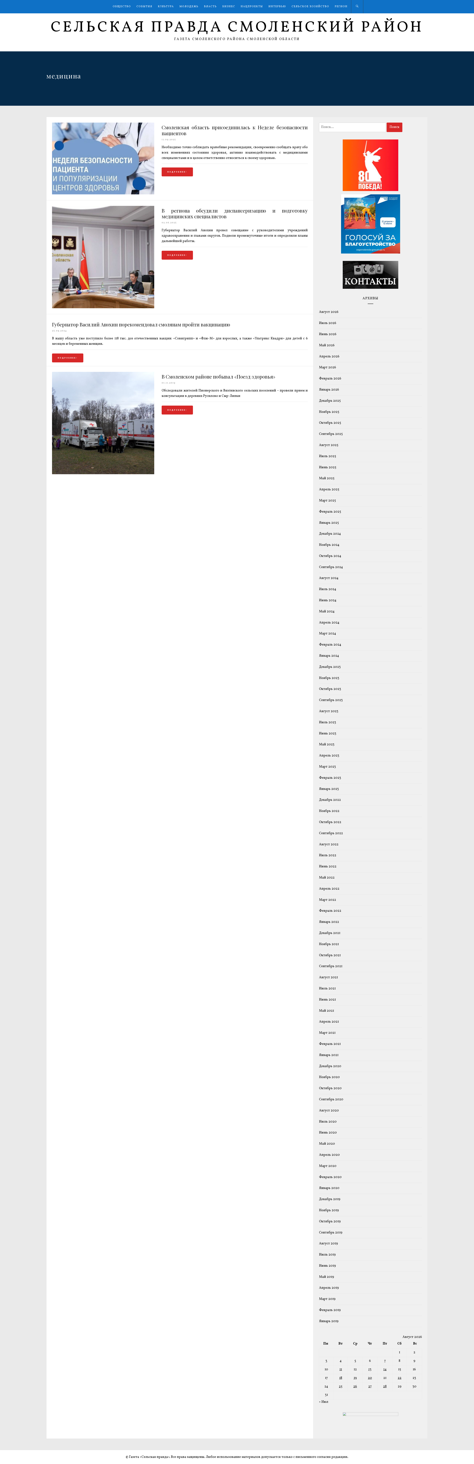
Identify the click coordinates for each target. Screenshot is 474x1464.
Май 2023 (326, 744)
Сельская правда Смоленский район (237, 27)
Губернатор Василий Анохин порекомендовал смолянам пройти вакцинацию (141, 324)
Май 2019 (326, 1277)
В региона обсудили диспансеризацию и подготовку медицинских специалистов (235, 213)
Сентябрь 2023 (331, 700)
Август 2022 (328, 844)
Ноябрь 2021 (329, 944)
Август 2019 (328, 1243)
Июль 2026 (327, 323)
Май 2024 (327, 611)
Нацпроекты (252, 6)
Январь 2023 (329, 789)
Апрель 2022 (329, 888)
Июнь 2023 (327, 733)
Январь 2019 (328, 1321)
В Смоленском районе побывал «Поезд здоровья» (218, 376)
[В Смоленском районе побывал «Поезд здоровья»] (103, 473)
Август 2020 (329, 1110)
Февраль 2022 (330, 911)
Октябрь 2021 (330, 955)
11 (340, 1369)
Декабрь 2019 (329, 1199)
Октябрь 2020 (330, 1088)
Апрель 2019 (329, 1288)
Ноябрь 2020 (329, 1077)
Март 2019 (327, 1299)
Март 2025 (327, 500)
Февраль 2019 (330, 1310)
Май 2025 (326, 478)
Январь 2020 (329, 1188)
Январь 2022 (329, 922)
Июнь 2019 (327, 1266)
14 (385, 1369)
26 (355, 1386)
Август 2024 (328, 578)
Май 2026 (327, 345)
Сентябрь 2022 (331, 833)
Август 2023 (328, 711)
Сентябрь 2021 (330, 966)
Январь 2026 (329, 389)
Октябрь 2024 (330, 556)
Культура (166, 6)
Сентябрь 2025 (331, 434)
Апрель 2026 (329, 356)
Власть (210, 6)
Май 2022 (327, 877)
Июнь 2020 (328, 1132)
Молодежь (188, 6)
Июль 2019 (327, 1254)
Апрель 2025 (329, 489)
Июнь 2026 (327, 334)
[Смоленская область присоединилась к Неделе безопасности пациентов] (103, 193)
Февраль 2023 (330, 778)
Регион (341, 6)
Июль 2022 (327, 855)
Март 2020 (327, 1166)
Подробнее (176, 172)
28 (385, 1386)
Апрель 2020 (329, 1155)
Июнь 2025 (327, 467)
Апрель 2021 (329, 1021)
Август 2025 (328, 445)
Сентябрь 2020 (331, 1099)
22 (399, 1378)
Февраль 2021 (330, 1044)
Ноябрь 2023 (329, 678)
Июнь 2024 (327, 600)
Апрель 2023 (329, 755)
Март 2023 (327, 766)
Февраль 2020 (330, 1177)
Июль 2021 (327, 988)
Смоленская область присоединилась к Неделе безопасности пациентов (235, 130)
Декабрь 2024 (330, 534)
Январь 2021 (328, 1055)
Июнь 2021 (327, 999)
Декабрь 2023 (330, 667)
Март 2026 (327, 367)
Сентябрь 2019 (330, 1232)
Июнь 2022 (327, 866)
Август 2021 (328, 977)
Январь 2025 (329, 523)
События (144, 6)
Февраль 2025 (330, 511)
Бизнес (228, 6)
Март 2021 (327, 1033)
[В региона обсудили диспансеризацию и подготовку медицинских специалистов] (103, 307)
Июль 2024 (327, 589)
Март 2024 (327, 633)
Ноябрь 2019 (329, 1210)
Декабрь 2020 (330, 1066)
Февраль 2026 (330, 378)
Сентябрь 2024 (331, 567)
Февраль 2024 (330, 644)
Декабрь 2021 (329, 933)
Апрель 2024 (329, 622)
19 (355, 1378)
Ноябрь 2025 (329, 412)
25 (340, 1386)
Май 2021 (326, 1011)
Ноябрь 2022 (329, 811)
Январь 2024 (329, 656)
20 (370, 1378)
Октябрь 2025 (330, 423)
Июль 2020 (328, 1121)
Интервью (277, 6)
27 (370, 1386)
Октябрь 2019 (330, 1221)
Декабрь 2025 (330, 401)
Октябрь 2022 (330, 822)
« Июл (323, 1402)
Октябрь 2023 (330, 689)
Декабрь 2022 (330, 800)
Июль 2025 (327, 456)
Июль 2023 (327, 722)
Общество (122, 6)
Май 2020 (327, 1143)
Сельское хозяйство (310, 6)
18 (340, 1378)
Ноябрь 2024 (329, 545)
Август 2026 (328, 312)
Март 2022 (327, 900)
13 (369, 1369)
